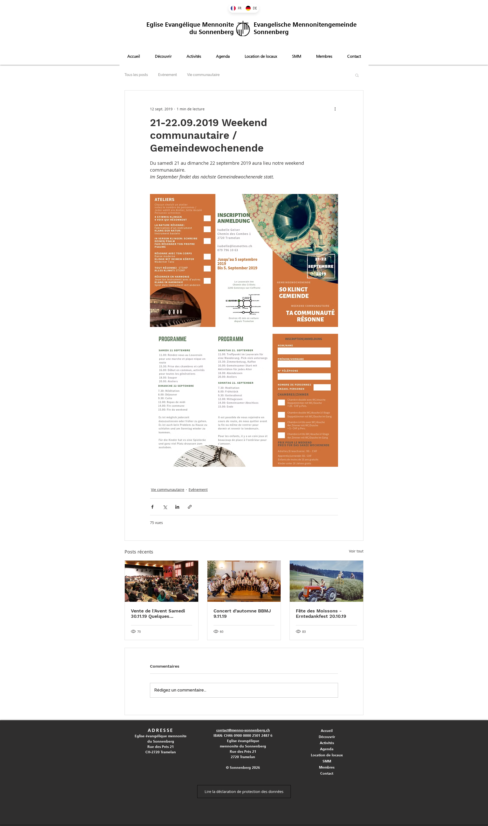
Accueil (327, 730)
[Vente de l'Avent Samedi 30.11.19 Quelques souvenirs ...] (161, 581)
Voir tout (356, 551)
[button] (357, 75)
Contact (326, 773)
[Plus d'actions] (335, 109)
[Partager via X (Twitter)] (164, 506)
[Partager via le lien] (189, 506)
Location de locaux (327, 755)
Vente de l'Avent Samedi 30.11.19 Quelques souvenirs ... (158, 613)
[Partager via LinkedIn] (177, 506)
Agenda (326, 749)
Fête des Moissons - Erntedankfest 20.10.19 (321, 613)
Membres (326, 767)
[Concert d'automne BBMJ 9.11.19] (244, 581)
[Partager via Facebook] (152, 506)
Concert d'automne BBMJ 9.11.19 (242, 613)
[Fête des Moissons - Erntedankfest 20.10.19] (326, 581)
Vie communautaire (203, 75)
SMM (327, 761)
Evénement (167, 75)
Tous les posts (136, 75)
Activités (327, 743)
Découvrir (327, 736)
